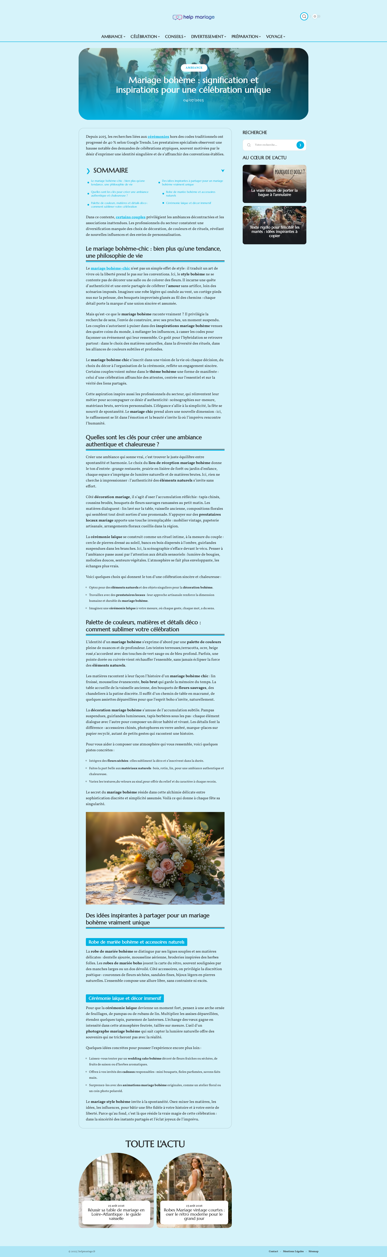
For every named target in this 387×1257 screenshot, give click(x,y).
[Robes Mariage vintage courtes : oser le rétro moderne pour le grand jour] (194, 1190)
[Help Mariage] (193, 16)
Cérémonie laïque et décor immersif (188, 203)
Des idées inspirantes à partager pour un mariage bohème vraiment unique (192, 182)
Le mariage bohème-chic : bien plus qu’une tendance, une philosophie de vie (118, 182)
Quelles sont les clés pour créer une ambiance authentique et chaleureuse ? (120, 193)
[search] (304, 16)
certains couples (131, 217)
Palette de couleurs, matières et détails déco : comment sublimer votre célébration (119, 204)
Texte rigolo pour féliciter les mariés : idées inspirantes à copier (275, 231)
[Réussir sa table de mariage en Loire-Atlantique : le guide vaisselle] (116, 1190)
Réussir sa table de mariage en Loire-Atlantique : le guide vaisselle (116, 1214)
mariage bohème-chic (110, 268)
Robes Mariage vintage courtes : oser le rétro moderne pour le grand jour (194, 1214)
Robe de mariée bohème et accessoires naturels (190, 193)
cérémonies (158, 136)
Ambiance (194, 68)
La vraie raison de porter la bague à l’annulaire (274, 192)
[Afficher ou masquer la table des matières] (176, 170)
